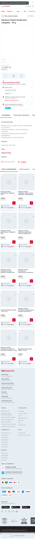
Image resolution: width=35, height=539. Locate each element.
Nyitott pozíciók (21, 433)
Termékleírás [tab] (6, 115)
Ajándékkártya (4, 437)
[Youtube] (13, 511)
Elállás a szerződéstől (6, 421)
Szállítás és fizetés (5, 411)
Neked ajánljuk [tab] (24, 169)
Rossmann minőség (22, 413)
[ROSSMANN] (7, 371)
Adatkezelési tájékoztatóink (7, 419)
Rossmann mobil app (6, 433)
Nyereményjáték (21, 425)
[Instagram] (9, 511)
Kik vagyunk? (21, 411)
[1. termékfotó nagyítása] (17, 41)
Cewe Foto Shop (5, 435)
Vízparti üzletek (4, 442)
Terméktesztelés (4, 446)
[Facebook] (6, 511)
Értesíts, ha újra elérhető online (12, 100)
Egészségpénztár (5, 439)
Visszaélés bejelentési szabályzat (8, 424)
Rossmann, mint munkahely (24, 435)
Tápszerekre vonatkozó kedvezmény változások (6, 414)
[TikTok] (2, 511)
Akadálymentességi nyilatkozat (8, 426)
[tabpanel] (17, 141)
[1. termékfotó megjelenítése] (3, 61)
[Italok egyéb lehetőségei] (20, 11)
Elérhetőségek (4, 453)
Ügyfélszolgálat (4, 455)
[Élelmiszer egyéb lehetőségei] (13, 11)
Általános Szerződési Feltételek (8, 417)
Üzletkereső (4, 460)
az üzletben (11, 207)
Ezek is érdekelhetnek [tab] (9, 169)
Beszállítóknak (4, 457)
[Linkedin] (17, 511)
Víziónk (20, 415)
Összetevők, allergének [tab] (21, 115)
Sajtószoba (20, 420)
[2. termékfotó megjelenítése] (6, 61)
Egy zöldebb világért (22, 418)
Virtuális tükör (4, 444)
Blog (19, 422)
